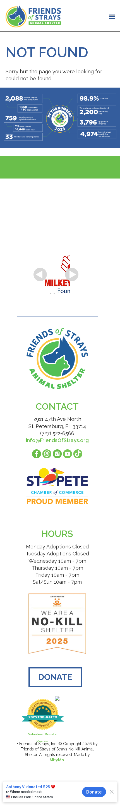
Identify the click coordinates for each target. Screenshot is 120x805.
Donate (55, 677)
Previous (40, 274)
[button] (112, 16)
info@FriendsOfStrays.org (57, 440)
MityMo (57, 760)
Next (71, 274)
